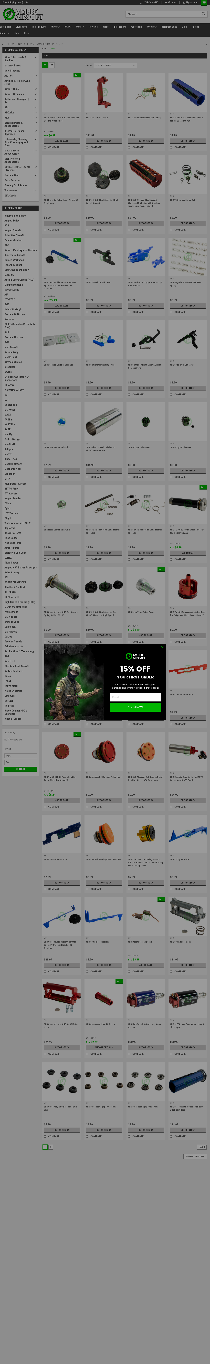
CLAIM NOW (135, 707)
